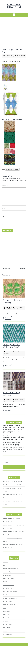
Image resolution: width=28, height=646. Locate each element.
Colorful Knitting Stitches (10, 568)
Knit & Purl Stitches (8, 588)
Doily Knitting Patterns (9, 572)
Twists (5, 631)
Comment (5, 185)
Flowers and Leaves (8, 585)
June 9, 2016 (9, 307)
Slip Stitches (6, 627)
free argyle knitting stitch (12, 169)
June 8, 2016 (9, 399)
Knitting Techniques (9, 604)
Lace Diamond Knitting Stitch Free (13, 485)
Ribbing (5, 621)
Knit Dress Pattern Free (10, 591)
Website (4, 225)
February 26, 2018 (8, 55)
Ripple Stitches (7, 624)
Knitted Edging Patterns (10, 598)
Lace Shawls (6, 611)
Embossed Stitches (8, 578)
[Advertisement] (14, 32)
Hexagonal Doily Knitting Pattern (12, 481)
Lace (4, 608)
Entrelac (5, 581)
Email (4, 216)
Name (4, 208)
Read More (8, 317)
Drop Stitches (7, 575)
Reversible (6, 617)
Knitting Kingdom (14, 6)
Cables (5, 565)
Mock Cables (6, 614)
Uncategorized (7, 634)
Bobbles (5, 562)
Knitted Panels (7, 601)
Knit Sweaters (7, 595)
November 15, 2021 (10, 351)
